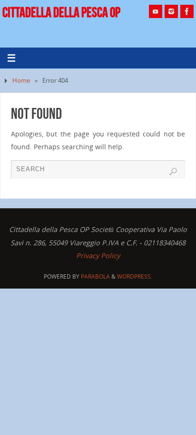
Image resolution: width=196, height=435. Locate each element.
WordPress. (134, 276)
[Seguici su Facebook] (187, 11)
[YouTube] (155, 11)
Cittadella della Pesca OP (61, 12)
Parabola (95, 276)
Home (21, 80)
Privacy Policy (98, 255)
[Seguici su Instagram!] (171, 11)
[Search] (173, 171)
